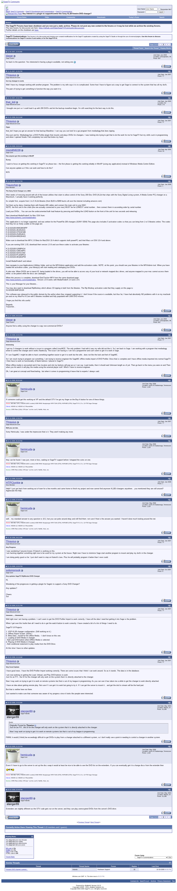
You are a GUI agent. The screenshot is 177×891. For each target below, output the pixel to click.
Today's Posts (134, 17)
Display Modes (165, 48)
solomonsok (13, 570)
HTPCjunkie (13, 482)
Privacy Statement (164, 881)
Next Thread (95, 822)
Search (161, 17)
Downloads (101, 17)
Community (71, 17)
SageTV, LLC (144, 881)
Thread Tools (138, 48)
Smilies (8, 850)
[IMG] (8, 851)
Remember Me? (166, 9)
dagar (9, 55)
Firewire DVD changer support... (17, 869)
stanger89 (27, 711)
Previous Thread (83, 822)
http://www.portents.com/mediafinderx (21, 218)
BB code (9, 848)
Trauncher (12, 185)
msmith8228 (13, 150)
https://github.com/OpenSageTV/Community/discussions (61, 28)
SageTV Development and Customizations (40, 11)
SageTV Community (17, 11)
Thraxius (11, 75)
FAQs (47, 17)
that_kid (10, 102)
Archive (153, 881)
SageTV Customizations (64, 11)
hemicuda (26, 388)
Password (140, 12)
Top (173, 881)
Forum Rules (21, 17)
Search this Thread (152, 48)
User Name (141, 9)
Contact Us (134, 881)
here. (37, 30)
